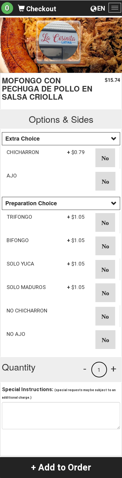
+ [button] (113, 369)
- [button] (84, 369)
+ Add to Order (61, 467)
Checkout (40, 9)
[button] (105, 157)
